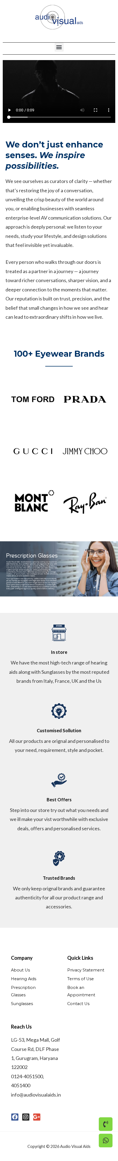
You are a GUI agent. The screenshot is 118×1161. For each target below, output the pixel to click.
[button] (59, 47)
